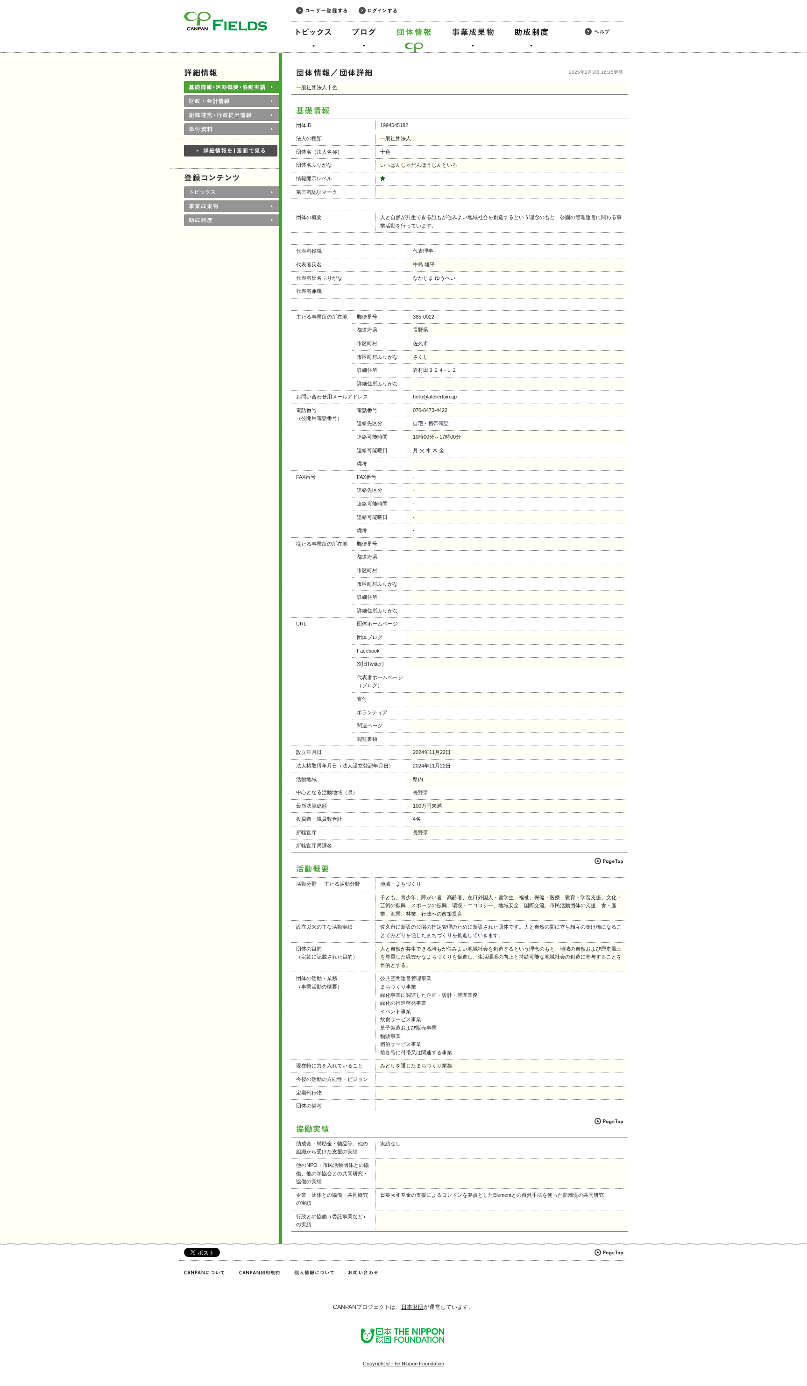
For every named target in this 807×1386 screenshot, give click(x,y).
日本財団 (412, 1307)
